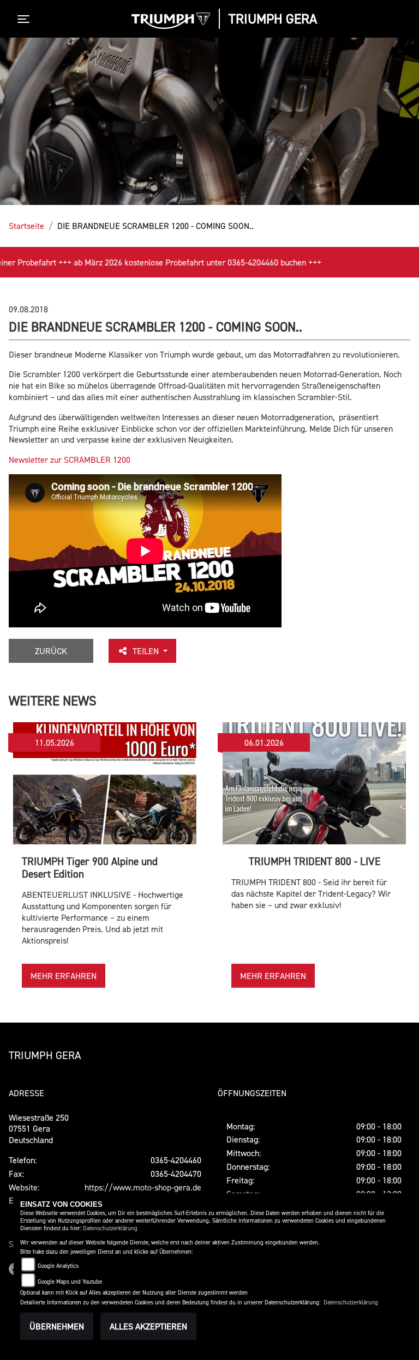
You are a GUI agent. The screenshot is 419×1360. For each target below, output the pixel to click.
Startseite (26, 225)
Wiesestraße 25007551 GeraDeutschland (39, 1129)
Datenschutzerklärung (110, 1228)
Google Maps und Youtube (70, 1281)
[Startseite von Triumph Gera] (170, 21)
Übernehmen (56, 1326)
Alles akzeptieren (148, 1326)
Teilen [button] (147, 650)
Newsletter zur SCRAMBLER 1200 (69, 459)
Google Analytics (58, 1266)
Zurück (51, 650)
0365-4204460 (176, 1160)
